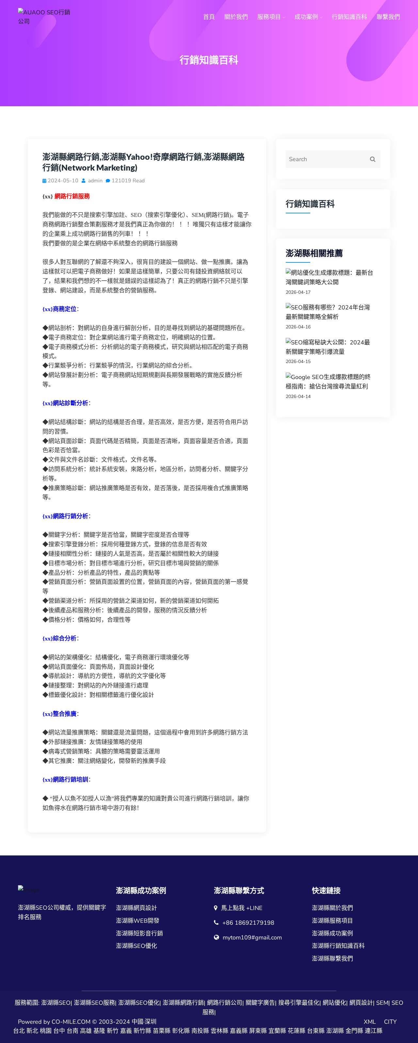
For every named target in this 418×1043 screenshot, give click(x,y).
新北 (32, 1031)
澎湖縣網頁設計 (136, 908)
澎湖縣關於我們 (332, 908)
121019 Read (128, 180)
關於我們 (236, 17)
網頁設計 (361, 1003)
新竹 (113, 1031)
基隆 (99, 1031)
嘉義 (126, 1031)
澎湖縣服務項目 (332, 921)
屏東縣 (258, 1031)
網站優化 (334, 1003)
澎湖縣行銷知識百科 (338, 946)
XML (370, 1022)
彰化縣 (181, 1031)
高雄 (86, 1031)
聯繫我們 (388, 17)
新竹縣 (142, 1031)
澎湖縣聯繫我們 (332, 959)
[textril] (45, 17)
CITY (390, 1022)
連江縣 (373, 1031)
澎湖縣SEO (56, 1003)
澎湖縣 (335, 1031)
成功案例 (306, 17)
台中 (59, 1031)
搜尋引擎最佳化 (298, 1003)
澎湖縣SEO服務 (94, 1003)
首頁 (209, 17)
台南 (72, 1031)
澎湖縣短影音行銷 (139, 933)
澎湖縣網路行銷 (183, 1003)
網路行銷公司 (224, 1003)
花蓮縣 (296, 1031)
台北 (19, 1031)
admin (95, 180)
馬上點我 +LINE (242, 908)
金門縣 (354, 1031)
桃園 (46, 1031)
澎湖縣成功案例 (332, 933)
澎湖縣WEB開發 (137, 921)
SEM (382, 1003)
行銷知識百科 (349, 17)
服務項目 (269, 17)
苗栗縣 (161, 1031)
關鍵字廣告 (260, 1003)
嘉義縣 (239, 1031)
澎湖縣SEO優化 (136, 946)
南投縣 (200, 1031)
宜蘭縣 (277, 1031)
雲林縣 (219, 1031)
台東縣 (316, 1031)
